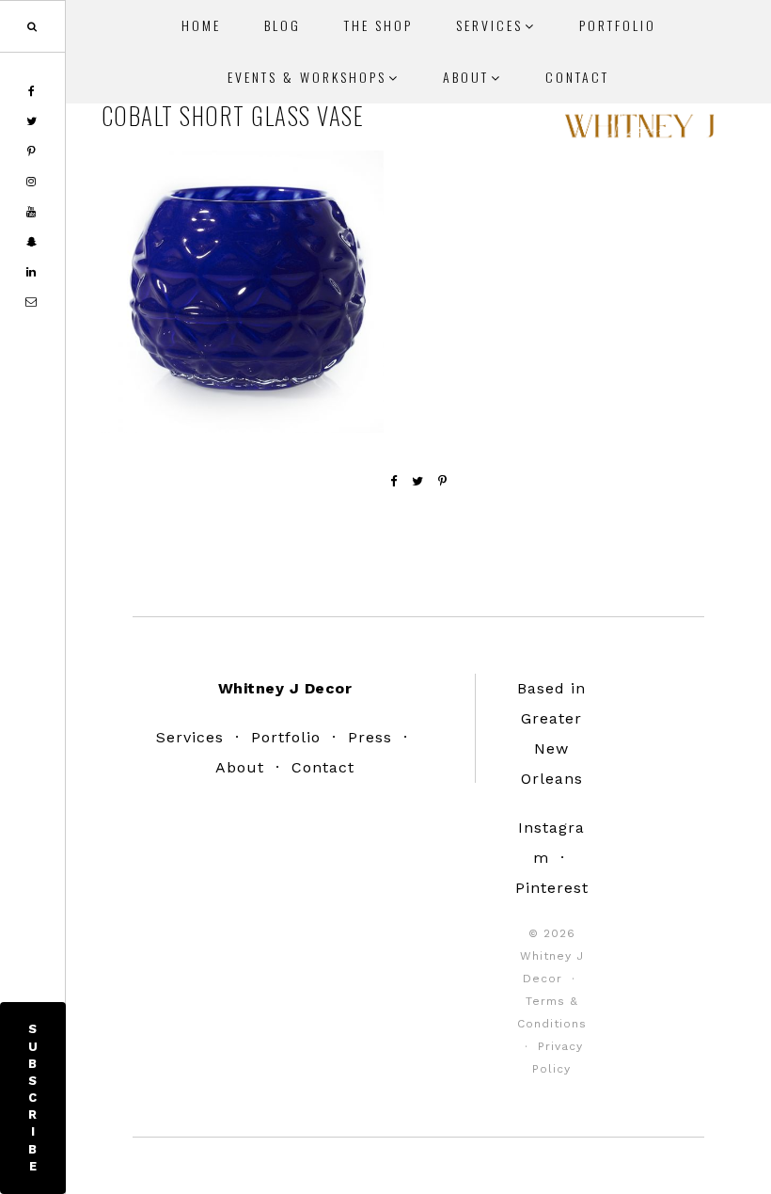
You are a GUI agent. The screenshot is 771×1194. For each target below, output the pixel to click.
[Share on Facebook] (394, 481)
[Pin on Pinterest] (443, 481)
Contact (322, 767)
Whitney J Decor (639, 131)
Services (190, 737)
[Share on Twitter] (418, 481)
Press (370, 737)
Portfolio (286, 737)
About (239, 767)
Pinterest (552, 888)
